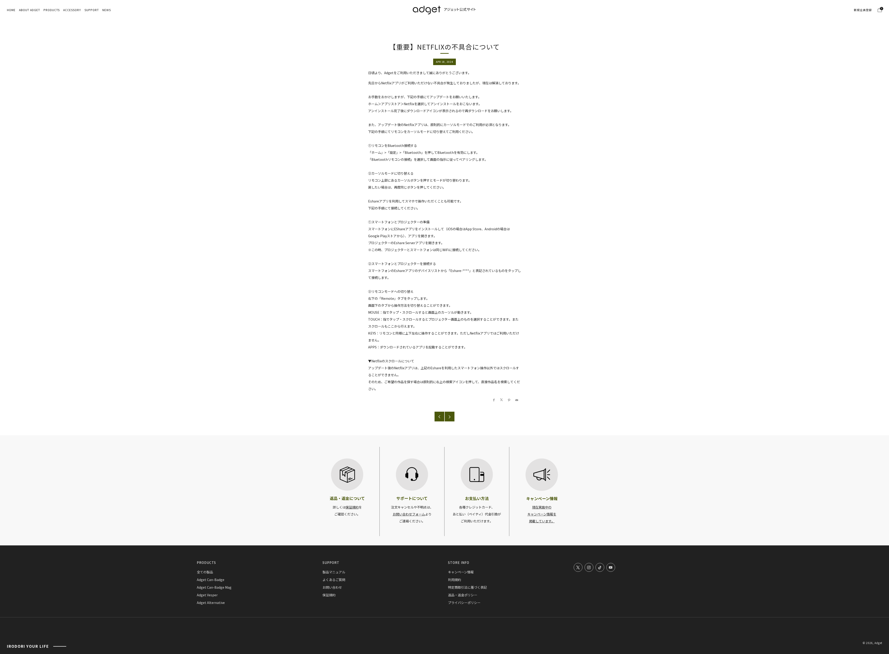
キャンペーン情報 (461, 572)
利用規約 (454, 579)
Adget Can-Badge (210, 579)
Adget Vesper (207, 595)
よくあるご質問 (333, 579)
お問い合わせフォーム (409, 514)
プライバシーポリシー (464, 602)
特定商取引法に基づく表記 (467, 587)
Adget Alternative (211, 602)
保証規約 (352, 507)
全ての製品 (205, 572)
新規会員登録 (863, 10)
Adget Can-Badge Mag (214, 587)
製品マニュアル (333, 572)
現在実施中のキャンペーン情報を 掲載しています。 (541, 514)
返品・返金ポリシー (462, 595)
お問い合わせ (332, 587)
